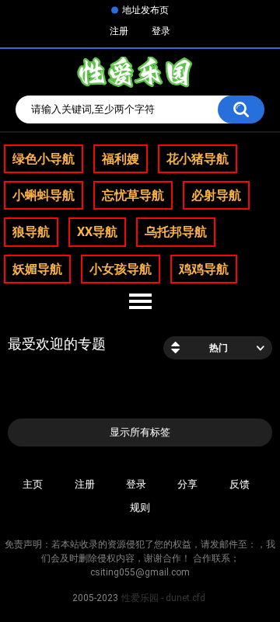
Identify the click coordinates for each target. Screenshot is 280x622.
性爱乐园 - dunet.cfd (163, 597)
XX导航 (97, 231)
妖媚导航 (37, 269)
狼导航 (31, 231)
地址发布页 (145, 10)
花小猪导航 (197, 158)
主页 (33, 484)
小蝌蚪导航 (43, 195)
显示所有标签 (140, 432)
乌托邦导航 (176, 231)
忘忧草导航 (133, 195)
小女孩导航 (120, 269)
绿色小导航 (43, 158)
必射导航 (216, 195)
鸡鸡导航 (204, 269)
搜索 (241, 109)
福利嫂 (120, 158)
